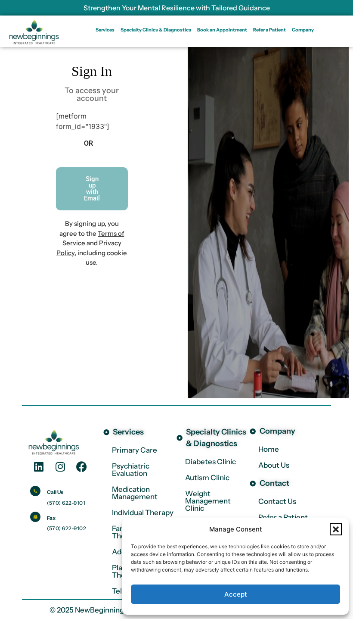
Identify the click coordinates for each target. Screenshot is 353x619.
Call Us (55, 492)
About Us (273, 465)
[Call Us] (35, 491)
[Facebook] (82, 466)
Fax (51, 518)
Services (105, 30)
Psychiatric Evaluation (130, 470)
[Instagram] (60, 466)
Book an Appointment (222, 30)
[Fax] (35, 517)
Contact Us (277, 501)
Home (268, 449)
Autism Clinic (207, 477)
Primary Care (134, 450)
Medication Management (135, 493)
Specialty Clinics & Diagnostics (156, 30)
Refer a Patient (269, 30)
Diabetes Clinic (210, 461)
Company (303, 30)
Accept (235, 594)
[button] (335, 529)
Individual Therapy (142, 512)
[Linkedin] (39, 466)
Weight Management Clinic (208, 501)
